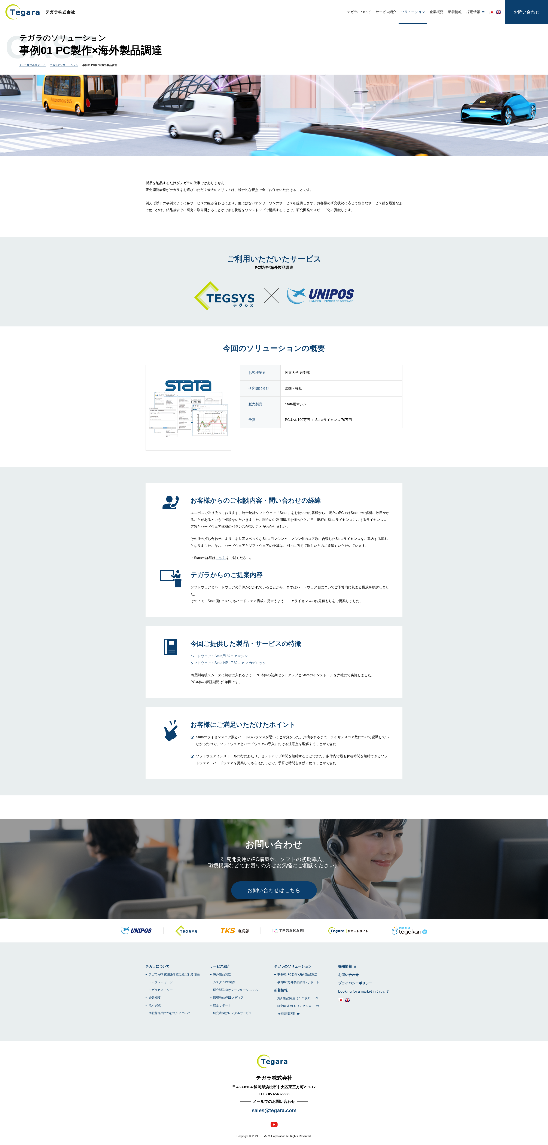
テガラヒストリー (161, 990)
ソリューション (413, 12)
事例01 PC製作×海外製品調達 (297, 974)
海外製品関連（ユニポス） (295, 998)
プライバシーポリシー (355, 983)
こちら (221, 558)
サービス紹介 (386, 12)
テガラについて (359, 12)
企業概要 (436, 12)
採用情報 (473, 12)
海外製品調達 (222, 974)
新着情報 (455, 12)
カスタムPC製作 (224, 982)
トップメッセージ (161, 982)
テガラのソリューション (64, 65)
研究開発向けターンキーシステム (235, 990)
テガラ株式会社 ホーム (32, 65)
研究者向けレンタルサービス (232, 1013)
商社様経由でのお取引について (170, 1013)
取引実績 (155, 1005)
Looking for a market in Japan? (363, 991)
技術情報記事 (286, 1013)
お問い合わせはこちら (274, 890)
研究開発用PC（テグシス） (295, 1006)
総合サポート (222, 1005)
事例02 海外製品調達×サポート (298, 982)
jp (491, 12)
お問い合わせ (526, 12)
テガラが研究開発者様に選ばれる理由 (174, 974)
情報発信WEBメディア (228, 997)
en (498, 12)
